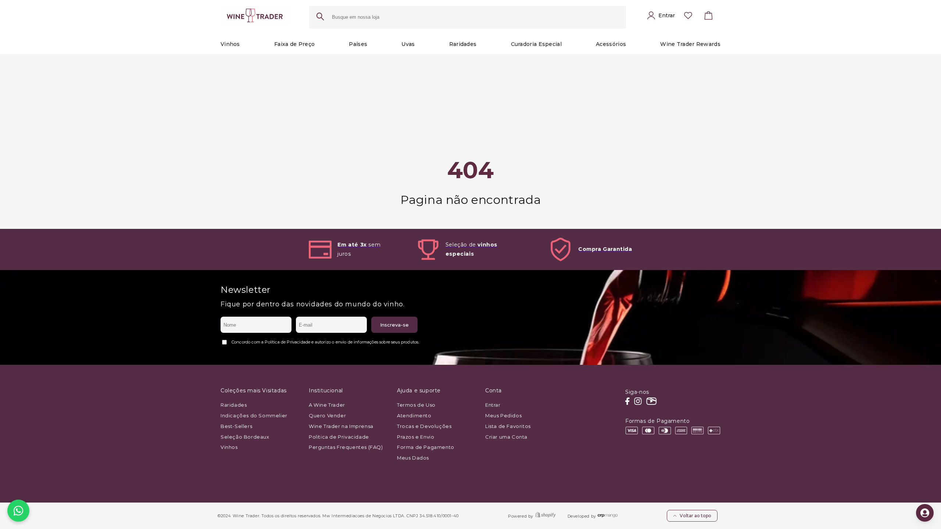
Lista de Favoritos (508, 426)
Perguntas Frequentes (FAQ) (346, 447)
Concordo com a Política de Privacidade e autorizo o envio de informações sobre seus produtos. (325, 342)
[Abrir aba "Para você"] (925, 513)
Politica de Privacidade (339, 437)
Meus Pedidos (503, 415)
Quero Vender (327, 415)
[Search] (320, 17)
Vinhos (229, 447)
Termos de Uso (416, 405)
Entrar (493, 405)
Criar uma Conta (506, 437)
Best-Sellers (236, 426)
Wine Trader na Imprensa (341, 426)
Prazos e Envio (415, 437)
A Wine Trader (327, 405)
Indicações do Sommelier (254, 415)
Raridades (234, 405)
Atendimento (414, 415)
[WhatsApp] (18, 511)
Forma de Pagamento (425, 447)
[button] (708, 17)
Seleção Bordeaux (245, 437)
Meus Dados (413, 458)
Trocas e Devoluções (424, 426)
